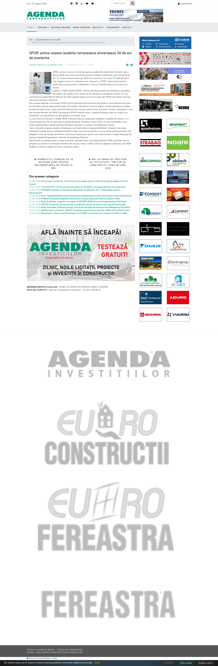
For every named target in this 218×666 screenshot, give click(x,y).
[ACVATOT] (178, 280)
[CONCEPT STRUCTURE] (150, 177)
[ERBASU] (150, 160)
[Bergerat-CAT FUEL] (150, 263)
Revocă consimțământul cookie (43, 658)
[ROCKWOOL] (150, 314)
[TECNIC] (135, 15)
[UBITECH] (178, 160)
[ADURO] (178, 297)
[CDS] (178, 229)
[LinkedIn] (132, 65)
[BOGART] (178, 125)
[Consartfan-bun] (178, 246)
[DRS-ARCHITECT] (150, 228)
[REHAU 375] (165, 105)
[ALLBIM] (165, 42)
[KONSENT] (150, 194)
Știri (30, 27)
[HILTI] (165, 58)
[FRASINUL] (178, 177)
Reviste (97, 27)
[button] (185, 3)
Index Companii (81, 27)
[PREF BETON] (165, 89)
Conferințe (113, 27)
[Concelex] (165, 74)
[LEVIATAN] (178, 211)
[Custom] (82, 3)
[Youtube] (87, 3)
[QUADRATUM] (150, 125)
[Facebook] (71, 3)
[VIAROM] (178, 314)
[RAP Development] (150, 297)
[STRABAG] (150, 142)
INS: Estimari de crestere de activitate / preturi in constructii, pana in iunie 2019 (108, 164)
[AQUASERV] (150, 211)
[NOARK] (178, 143)
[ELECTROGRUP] (178, 263)
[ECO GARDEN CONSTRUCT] (150, 280)
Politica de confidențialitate (70, 649)
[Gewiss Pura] (178, 194)
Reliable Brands (61, 27)
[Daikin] (150, 246)
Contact (127, 27)
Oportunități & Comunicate (46, 65)
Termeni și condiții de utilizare (41, 649)
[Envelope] (93, 3)
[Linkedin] (77, 3)
